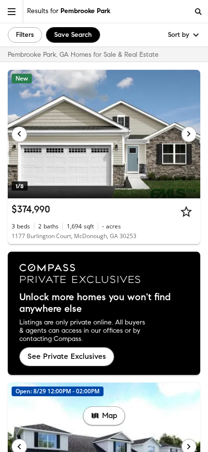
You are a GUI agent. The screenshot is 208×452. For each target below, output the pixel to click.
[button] (11, 11)
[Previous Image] (19, 134)
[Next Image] (189, 134)
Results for (68, 11)
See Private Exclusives (67, 356)
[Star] (186, 211)
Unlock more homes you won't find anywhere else (95, 303)
